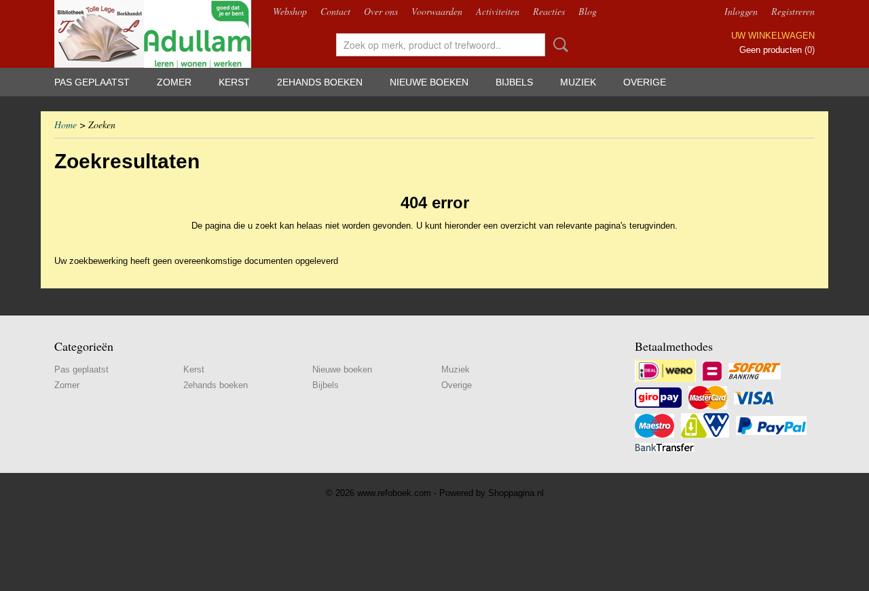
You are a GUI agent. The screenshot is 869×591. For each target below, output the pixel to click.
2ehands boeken (320, 82)
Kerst (234, 82)
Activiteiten (497, 11)
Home (65, 124)
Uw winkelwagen (773, 36)
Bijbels (514, 82)
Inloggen (741, 11)
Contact (335, 11)
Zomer (174, 82)
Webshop (290, 11)
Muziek (578, 82)
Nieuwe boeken (429, 82)
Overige (644, 82)
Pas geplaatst (92, 82)
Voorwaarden (436, 11)
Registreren (793, 11)
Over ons (381, 11)
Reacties (549, 11)
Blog (587, 11)
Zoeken (558, 45)
